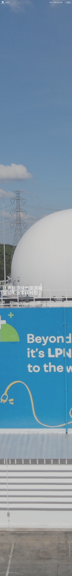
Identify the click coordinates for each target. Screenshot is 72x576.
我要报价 (68, 2)
